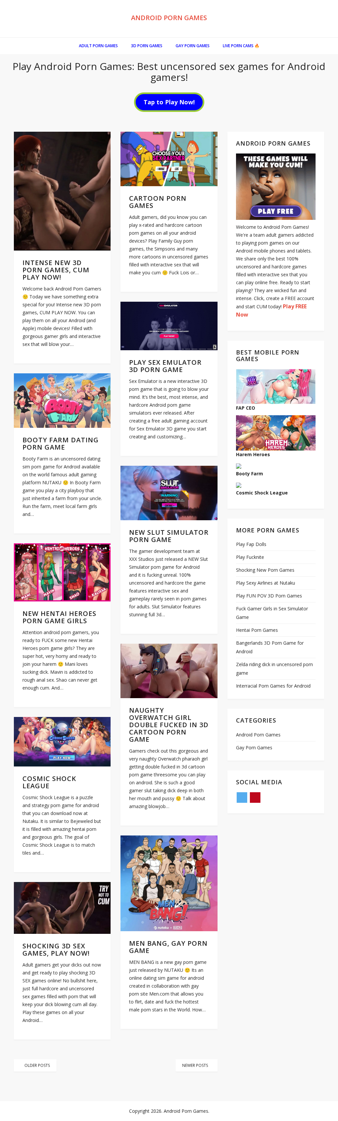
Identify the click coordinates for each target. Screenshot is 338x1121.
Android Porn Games (169, 17)
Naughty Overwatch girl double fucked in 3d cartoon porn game (169, 725)
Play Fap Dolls (251, 544)
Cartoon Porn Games (157, 202)
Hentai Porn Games (257, 630)
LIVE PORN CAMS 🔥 (241, 46)
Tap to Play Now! (169, 102)
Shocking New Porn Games (265, 570)
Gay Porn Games (193, 46)
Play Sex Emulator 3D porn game (165, 366)
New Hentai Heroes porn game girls (59, 617)
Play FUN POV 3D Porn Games (269, 596)
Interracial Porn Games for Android (273, 686)
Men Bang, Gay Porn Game (168, 947)
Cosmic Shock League (49, 782)
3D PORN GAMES (146, 46)
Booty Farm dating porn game (60, 443)
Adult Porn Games (98, 46)
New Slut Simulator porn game (169, 536)
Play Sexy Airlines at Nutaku (265, 583)
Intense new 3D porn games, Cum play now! (55, 270)
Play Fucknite (250, 557)
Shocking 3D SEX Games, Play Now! (56, 949)
